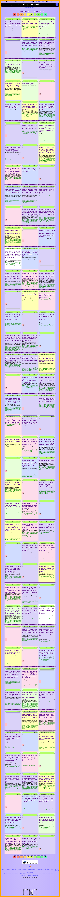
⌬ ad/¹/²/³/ (6, 52)
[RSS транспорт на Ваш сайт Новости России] (30, 866)
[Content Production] (29, 866)
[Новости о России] (6, 1)
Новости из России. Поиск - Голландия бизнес (13, 32)
